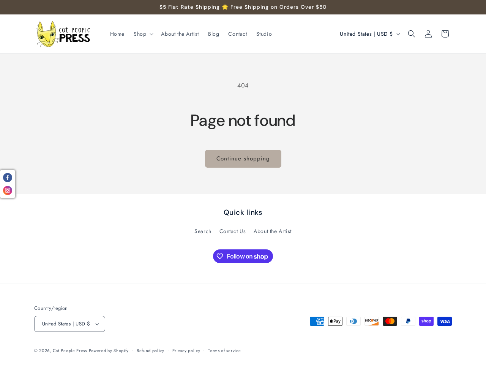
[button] (142, 34)
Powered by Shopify (109, 350)
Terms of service (224, 350)
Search (202, 231)
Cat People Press (70, 350)
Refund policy (150, 350)
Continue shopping (243, 158)
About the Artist (273, 231)
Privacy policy (186, 350)
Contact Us (232, 231)
